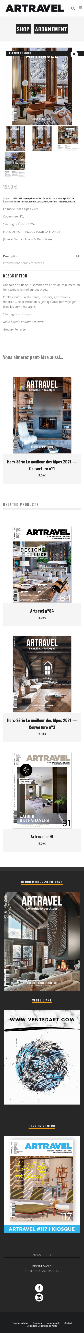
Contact (68, 1323)
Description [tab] (10, 256)
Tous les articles (20, 1323)
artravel (25, 201)
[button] (74, 54)
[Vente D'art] (42, 1103)
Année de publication (30, 198)
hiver (51, 201)
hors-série (57, 201)
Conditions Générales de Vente (42, 1325)
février (45, 201)
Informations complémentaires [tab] (23, 263)
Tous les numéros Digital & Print (61, 198)
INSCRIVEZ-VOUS (41, 1266)
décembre (32, 201)
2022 (20, 198)
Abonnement (51, 29)
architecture (16, 201)
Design (39, 201)
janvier (64, 201)
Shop (23, 29)
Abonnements (53, 1323)
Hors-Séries (43, 198)
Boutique (37, 1323)
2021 (15, 198)
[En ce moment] (42, 1232)
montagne (71, 201)
